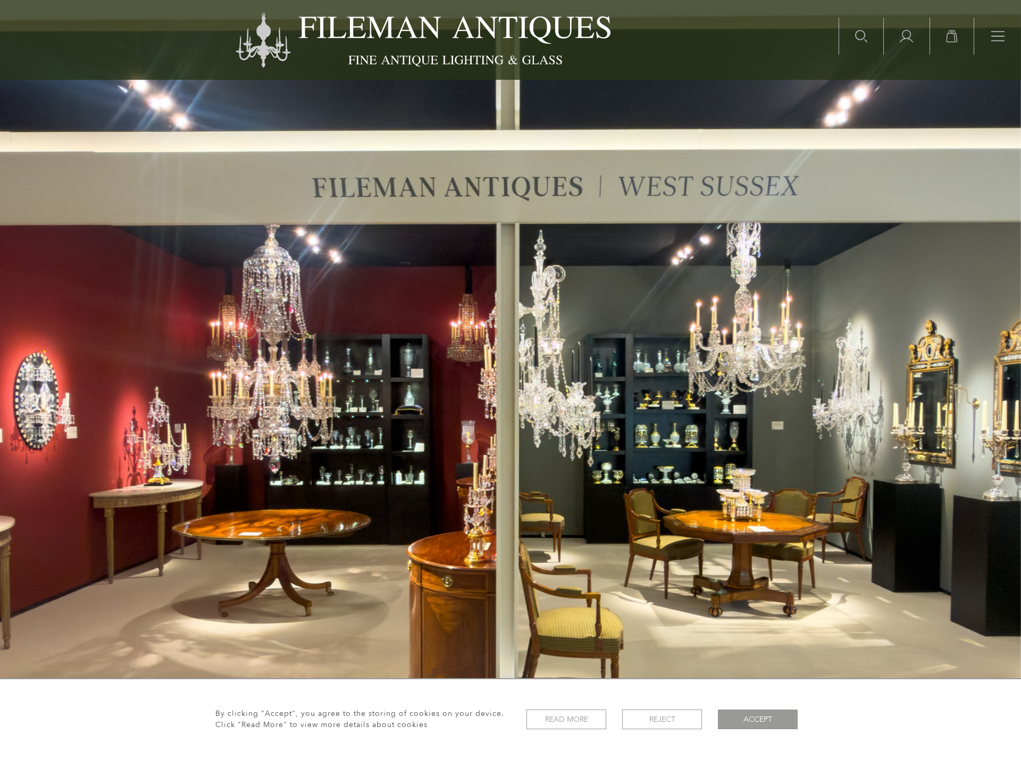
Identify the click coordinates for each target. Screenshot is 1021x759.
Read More (566, 719)
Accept (757, 719)
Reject (662, 719)
